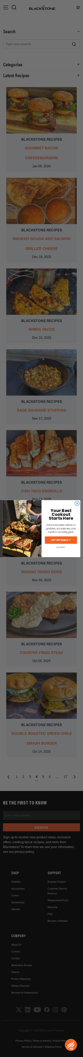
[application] (71, 1045)
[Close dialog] (77, 503)
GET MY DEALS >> (61, 539)
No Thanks (61, 547)
